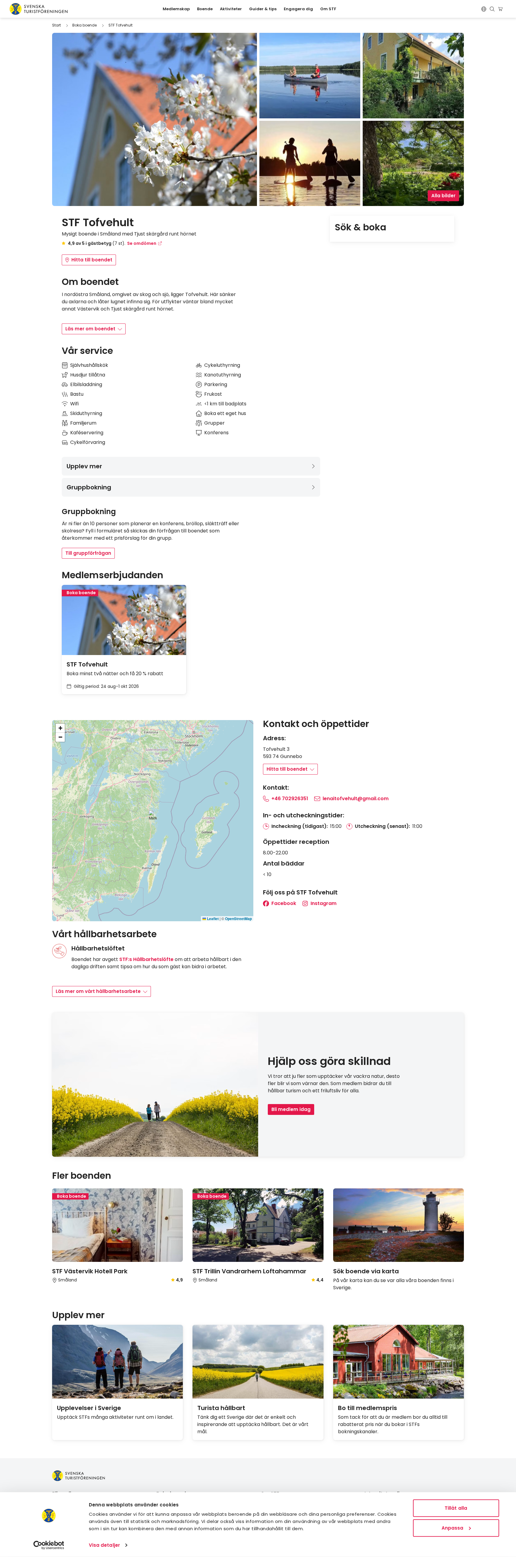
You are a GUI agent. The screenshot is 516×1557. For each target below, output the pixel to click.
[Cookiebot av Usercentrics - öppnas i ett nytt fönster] (48, 1545)
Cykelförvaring (87, 442)
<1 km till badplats (225, 403)
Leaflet (212, 918)
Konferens (216, 432)
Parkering (215, 384)
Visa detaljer (104, 1545)
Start (56, 25)
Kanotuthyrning (222, 374)
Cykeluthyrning (222, 365)
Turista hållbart (221, 1408)
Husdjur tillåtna (87, 374)
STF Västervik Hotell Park (89, 1271)
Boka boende (84, 25)
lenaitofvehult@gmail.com (356, 798)
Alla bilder (443, 195)
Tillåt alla (456, 1508)
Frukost (213, 394)
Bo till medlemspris (367, 1408)
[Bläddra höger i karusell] (461, 1176)
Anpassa (453, 1527)
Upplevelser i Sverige (89, 1408)
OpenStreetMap (238, 918)
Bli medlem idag (291, 1109)
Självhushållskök (89, 365)
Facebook (283, 903)
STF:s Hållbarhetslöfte (146, 959)
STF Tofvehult (120, 25)
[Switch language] (484, 9)
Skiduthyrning (86, 413)
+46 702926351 (289, 798)
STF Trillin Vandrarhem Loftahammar (249, 1271)
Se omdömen (141, 243)
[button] (153, 815)
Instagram (322, 903)
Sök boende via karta (366, 1271)
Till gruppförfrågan (88, 553)
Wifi (74, 403)
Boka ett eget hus (225, 413)
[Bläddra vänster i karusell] (451, 1176)
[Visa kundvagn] (501, 9)
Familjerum (83, 423)
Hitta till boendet (91, 260)
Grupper (214, 423)
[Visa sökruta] (492, 9)
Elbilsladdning (86, 384)
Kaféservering (86, 432)
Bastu (76, 394)
